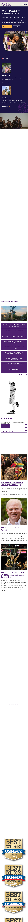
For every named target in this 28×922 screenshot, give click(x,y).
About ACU (17, 26)
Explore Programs (7, 26)
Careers (16, 1)
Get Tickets (5, 426)
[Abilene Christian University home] (6, 4)
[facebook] (25, 424)
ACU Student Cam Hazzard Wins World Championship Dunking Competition (13, 575)
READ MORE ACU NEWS (14, 705)
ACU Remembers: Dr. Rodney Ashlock (12, 529)
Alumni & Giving (23, 1)
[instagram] (25, 427)
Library (7, 1)
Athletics (12, 1)
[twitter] (25, 430)
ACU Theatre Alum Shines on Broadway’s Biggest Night (12, 483)
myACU (2, 1)
